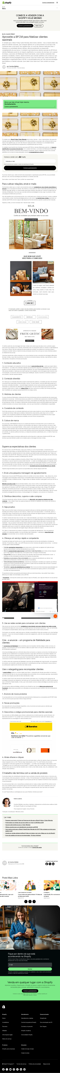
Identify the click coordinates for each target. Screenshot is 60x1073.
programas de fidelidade (11, 646)
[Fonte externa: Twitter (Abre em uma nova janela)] (7, 1069)
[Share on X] (50, 864)
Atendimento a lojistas (27, 1018)
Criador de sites (25, 1053)
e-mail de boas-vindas (42, 198)
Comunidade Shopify (26, 1034)
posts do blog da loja (37, 366)
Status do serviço (6, 1039)
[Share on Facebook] (46, 864)
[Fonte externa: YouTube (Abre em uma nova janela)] (10, 1069)
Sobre (3, 1018)
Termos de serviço (21, 1064)
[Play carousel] (30, 901)
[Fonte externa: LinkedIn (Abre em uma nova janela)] (21, 1069)
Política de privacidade (35, 1064)
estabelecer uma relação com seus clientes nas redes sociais (38, 626)
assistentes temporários (16, 547)
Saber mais (38, 25)
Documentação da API (46, 1022)
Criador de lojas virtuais (27, 1049)
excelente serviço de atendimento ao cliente (42, 466)
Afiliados (4, 1030)
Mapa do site (46, 1064)
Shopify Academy (26, 1030)
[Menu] (57, 2)
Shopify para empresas (8, 1049)
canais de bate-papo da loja (16, 551)
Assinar (30, 969)
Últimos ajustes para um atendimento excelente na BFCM (21, 827)
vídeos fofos (24, 388)
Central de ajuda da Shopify (28, 1022)
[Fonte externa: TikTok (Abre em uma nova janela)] (17, 1069)
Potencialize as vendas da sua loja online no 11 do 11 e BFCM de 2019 (24, 822)
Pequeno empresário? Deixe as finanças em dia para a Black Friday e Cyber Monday (29, 820)
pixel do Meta (7, 672)
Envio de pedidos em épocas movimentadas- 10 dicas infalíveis (23, 835)
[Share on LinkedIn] (53, 864)
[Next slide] (34, 901)
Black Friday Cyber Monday (19, 139)
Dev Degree (43, 1026)
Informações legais (7, 1034)
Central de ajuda (37, 847)
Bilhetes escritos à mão (9, 484)
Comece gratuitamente (48, 2)
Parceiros (4, 1026)
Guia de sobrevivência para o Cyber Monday (17, 825)
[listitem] (30, 889)
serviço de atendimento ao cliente (20, 567)
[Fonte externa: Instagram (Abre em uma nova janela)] (14, 1069)
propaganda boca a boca (36, 152)
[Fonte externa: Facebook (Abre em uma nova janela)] (3, 1069)
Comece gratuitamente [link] (30, 168)
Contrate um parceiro (27, 1026)
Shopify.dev (43, 1018)
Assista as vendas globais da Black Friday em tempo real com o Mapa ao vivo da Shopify (30, 833)
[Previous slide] (26, 901)
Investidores (5, 1022)
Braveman (6, 577)
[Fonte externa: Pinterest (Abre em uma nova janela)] (24, 1069)
